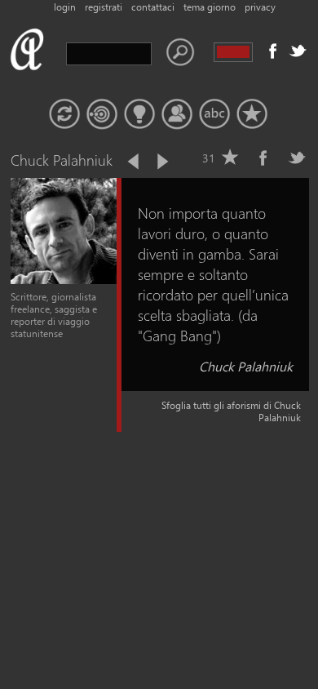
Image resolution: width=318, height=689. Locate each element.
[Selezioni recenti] (102, 114)
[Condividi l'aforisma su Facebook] (263, 157)
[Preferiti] (252, 114)
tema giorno (209, 7)
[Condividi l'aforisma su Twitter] (297, 157)
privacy (260, 7)
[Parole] (214, 114)
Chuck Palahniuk (246, 366)
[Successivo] (161, 161)
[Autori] (177, 114)
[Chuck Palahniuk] (64, 280)
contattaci (152, 7)
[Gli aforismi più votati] (139, 114)
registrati (103, 7)
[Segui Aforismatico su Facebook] (273, 50)
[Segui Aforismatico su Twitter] (297, 50)
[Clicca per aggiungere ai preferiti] (230, 157)
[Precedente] (134, 161)
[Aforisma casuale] (64, 114)
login (65, 7)
